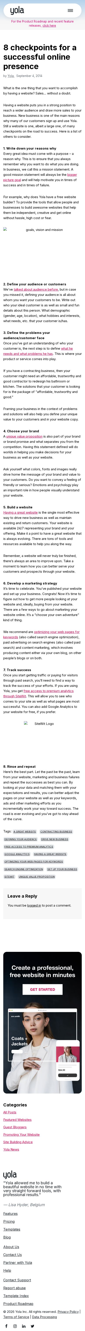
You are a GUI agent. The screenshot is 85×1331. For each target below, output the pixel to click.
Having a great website (20, 512)
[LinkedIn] (24, 1326)
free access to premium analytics (28, 846)
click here (49, 25)
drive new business (54, 839)
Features (10, 1213)
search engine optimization (23, 869)
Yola (11, 76)
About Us (11, 1247)
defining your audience (20, 839)
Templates (11, 1229)
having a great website (50, 854)
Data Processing (44, 1317)
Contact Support (17, 1280)
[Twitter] (32, 1326)
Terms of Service (16, 1317)
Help (7, 1270)
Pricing (9, 1221)
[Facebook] (6, 1326)
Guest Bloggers (15, 1127)
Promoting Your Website (21, 1134)
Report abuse (14, 1288)
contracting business (56, 831)
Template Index (16, 1296)
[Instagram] (15, 1326)
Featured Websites (17, 1120)
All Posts (9, 1112)
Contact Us (12, 1255)
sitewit (9, 876)
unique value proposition (24, 436)
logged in (34, 905)
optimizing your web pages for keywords (33, 861)
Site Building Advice (18, 1142)
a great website (25, 831)
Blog (7, 1237)
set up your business (62, 869)
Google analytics (17, 854)
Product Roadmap (18, 1303)
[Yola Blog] (17, 10)
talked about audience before (36, 289)
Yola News (11, 1149)
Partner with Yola (17, 1262)
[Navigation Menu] (70, 10)
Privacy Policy (68, 1312)
